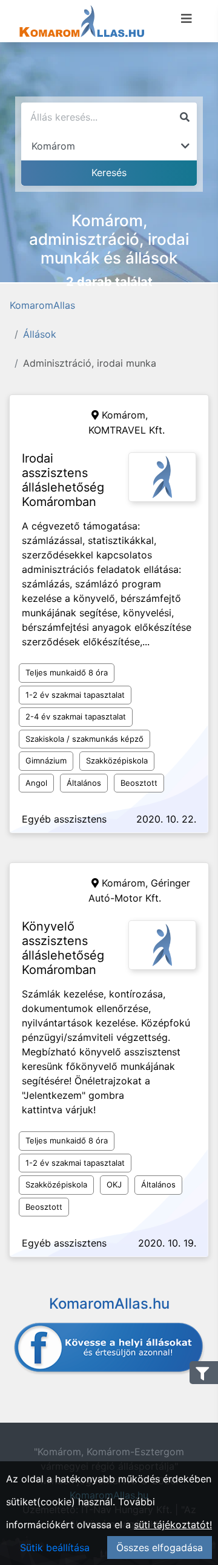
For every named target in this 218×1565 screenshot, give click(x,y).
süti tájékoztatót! (173, 1525)
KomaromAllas (42, 305)
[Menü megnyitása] (186, 18)
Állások (39, 334)
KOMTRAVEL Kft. (126, 430)
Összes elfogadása (159, 1547)
